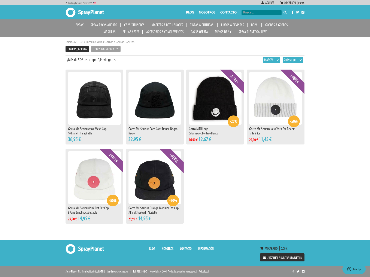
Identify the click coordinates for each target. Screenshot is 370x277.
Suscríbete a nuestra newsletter (284, 258)
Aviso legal (204, 271)
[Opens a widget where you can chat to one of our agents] (354, 269)
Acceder (270, 3)
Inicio (69, 42)
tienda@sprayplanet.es (117, 271)
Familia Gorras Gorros (99, 42)
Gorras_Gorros (77, 49)
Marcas (269, 60)
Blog (190, 12)
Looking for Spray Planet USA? (80, 2)
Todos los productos (105, 49)
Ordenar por (290, 60)
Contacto (228, 12)
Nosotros (207, 12)
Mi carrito (290, 3)
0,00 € (300, 3)
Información (206, 248)
